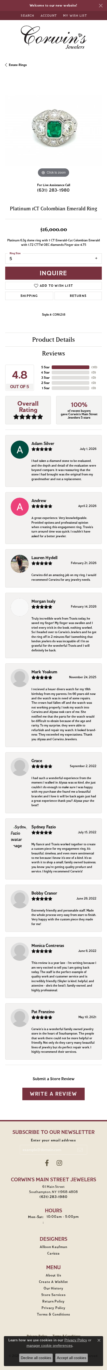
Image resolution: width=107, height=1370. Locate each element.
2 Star (45, 382)
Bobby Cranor (44, 893)
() (94, 367)
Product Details (53, 339)
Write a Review (53, 1094)
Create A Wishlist (53, 1282)
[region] (53, 130)
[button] (27, 15)
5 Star (45, 367)
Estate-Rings (18, 64)
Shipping (29, 295)
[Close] (100, 5)
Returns (78, 295)
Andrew (38, 500)
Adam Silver (42, 443)
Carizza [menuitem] (53, 1253)
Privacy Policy (53, 1308)
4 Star (45, 372)
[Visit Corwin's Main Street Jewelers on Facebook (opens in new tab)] (46, 1163)
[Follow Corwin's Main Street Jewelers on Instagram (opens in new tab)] (59, 1163)
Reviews (53, 353)
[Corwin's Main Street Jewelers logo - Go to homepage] (54, 37)
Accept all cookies (71, 1358)
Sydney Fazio (43, 827)
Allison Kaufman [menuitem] (53, 1247)
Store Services (53, 1295)
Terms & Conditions (53, 1314)
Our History (53, 1288)
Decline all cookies (36, 1358)
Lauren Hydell (44, 557)
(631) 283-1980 (53, 190)
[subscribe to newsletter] (80, 1149)
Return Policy (53, 1301)
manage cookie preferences (49, 1345)
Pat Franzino (43, 1012)
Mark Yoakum (44, 672)
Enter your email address (53, 1140)
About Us (53, 1275)
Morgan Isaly (43, 601)
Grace (36, 761)
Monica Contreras (47, 945)
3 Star (45, 377)
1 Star (46, 388)
